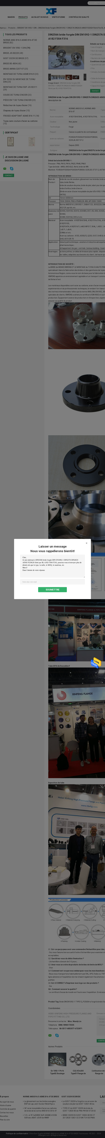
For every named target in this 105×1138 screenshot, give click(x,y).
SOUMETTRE (52, 589)
